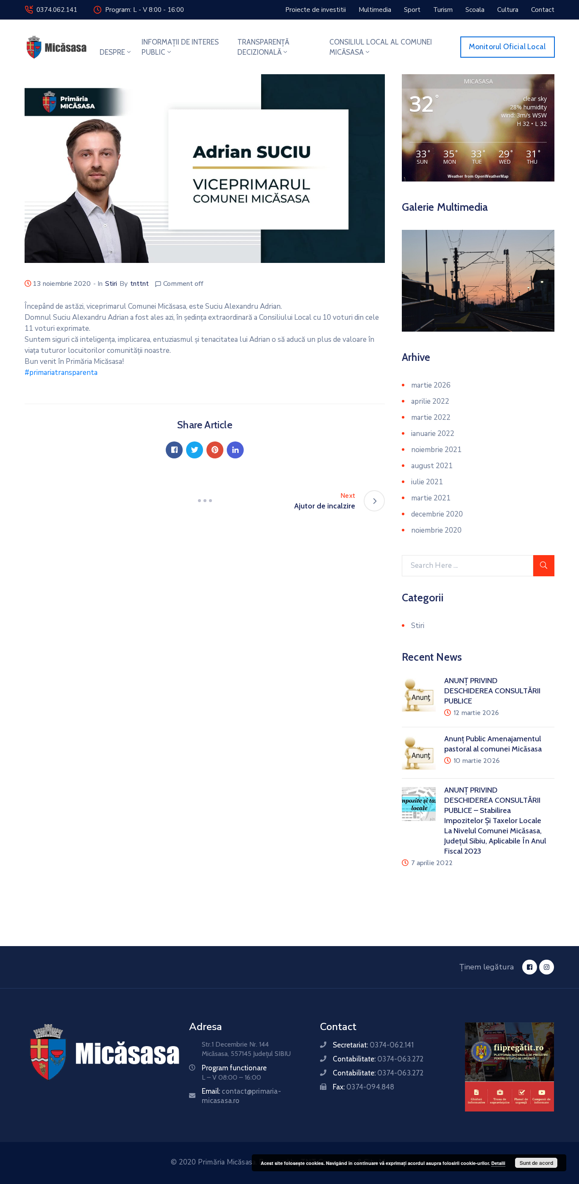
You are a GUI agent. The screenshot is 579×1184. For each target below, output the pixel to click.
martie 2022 (431, 417)
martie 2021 (431, 498)
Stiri (111, 283)
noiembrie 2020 (436, 530)
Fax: (363, 1087)
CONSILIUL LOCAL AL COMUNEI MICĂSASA (380, 47)
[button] (315, 10)
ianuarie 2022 (432, 433)
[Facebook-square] (529, 967)
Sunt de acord (536, 1163)
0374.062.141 (56, 10)
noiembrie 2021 (436, 450)
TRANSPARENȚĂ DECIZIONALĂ (263, 47)
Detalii (498, 1163)
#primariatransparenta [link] (61, 372)
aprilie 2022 (430, 401)
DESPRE (112, 52)
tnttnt (139, 283)
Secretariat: (373, 1045)
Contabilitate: (378, 1059)
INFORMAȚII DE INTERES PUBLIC (180, 47)
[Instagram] (546, 967)
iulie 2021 (427, 482)
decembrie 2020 (437, 514)
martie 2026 (431, 385)
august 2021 (432, 466)
